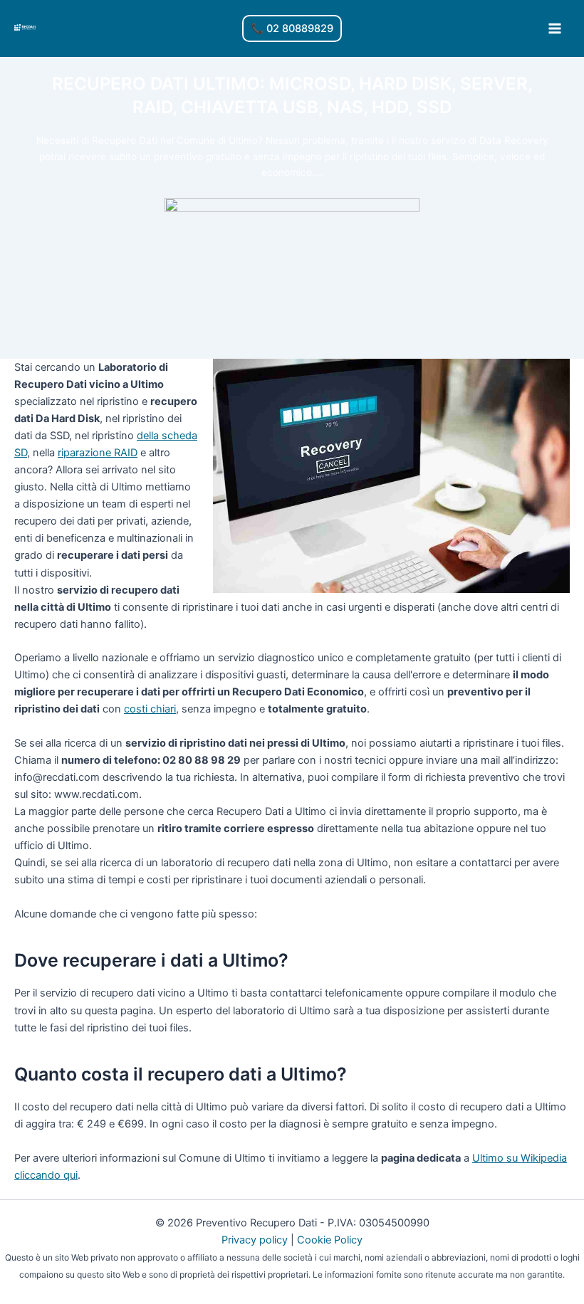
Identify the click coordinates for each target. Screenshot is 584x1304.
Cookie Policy (330, 1240)
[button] (292, 29)
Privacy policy (254, 1240)
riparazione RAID (97, 452)
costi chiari (150, 709)
